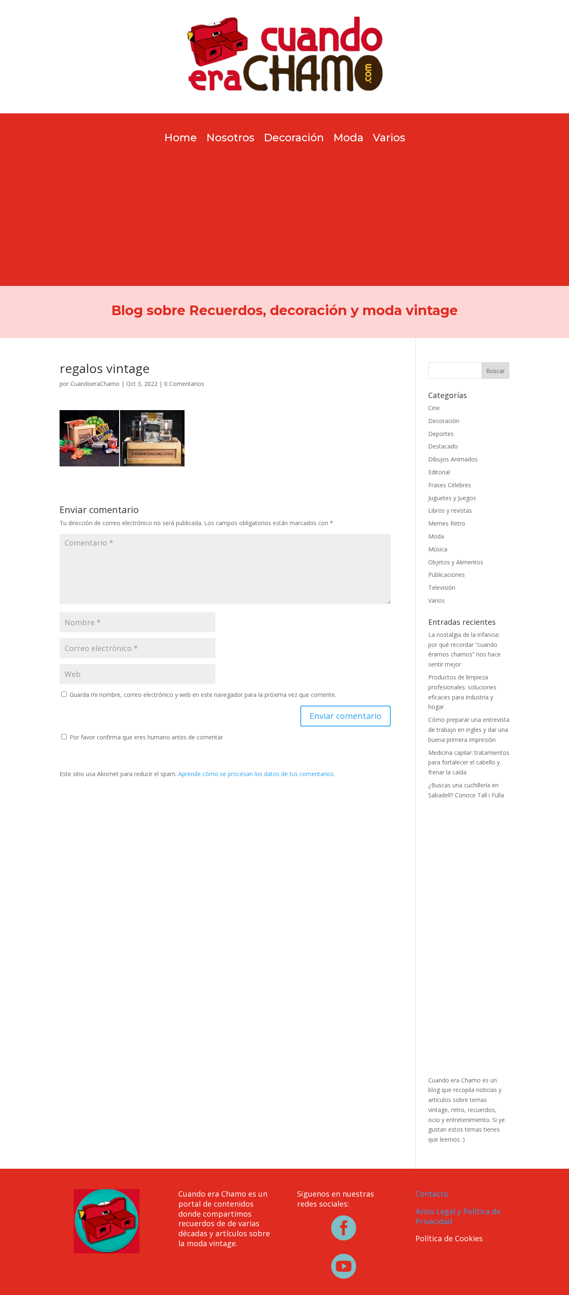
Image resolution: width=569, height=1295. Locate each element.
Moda (348, 139)
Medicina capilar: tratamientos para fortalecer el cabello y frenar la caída (468, 762)
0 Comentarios (184, 384)
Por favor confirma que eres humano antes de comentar (145, 737)
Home (180, 139)
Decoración (294, 139)
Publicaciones (446, 575)
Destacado (443, 446)
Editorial (439, 472)
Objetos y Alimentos (455, 562)
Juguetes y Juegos (452, 498)
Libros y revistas (450, 510)
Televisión (441, 587)
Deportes (441, 434)
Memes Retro (446, 523)
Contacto (431, 1194)
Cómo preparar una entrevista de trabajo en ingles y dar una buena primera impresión (468, 730)
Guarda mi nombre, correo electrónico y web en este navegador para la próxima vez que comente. (203, 695)
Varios (389, 139)
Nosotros (230, 139)
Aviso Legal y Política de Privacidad (458, 1216)
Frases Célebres (449, 485)
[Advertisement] (284, 206)
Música (437, 549)
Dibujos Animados (453, 459)
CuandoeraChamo (95, 384)
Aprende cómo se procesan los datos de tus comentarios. (256, 774)
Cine (434, 408)
